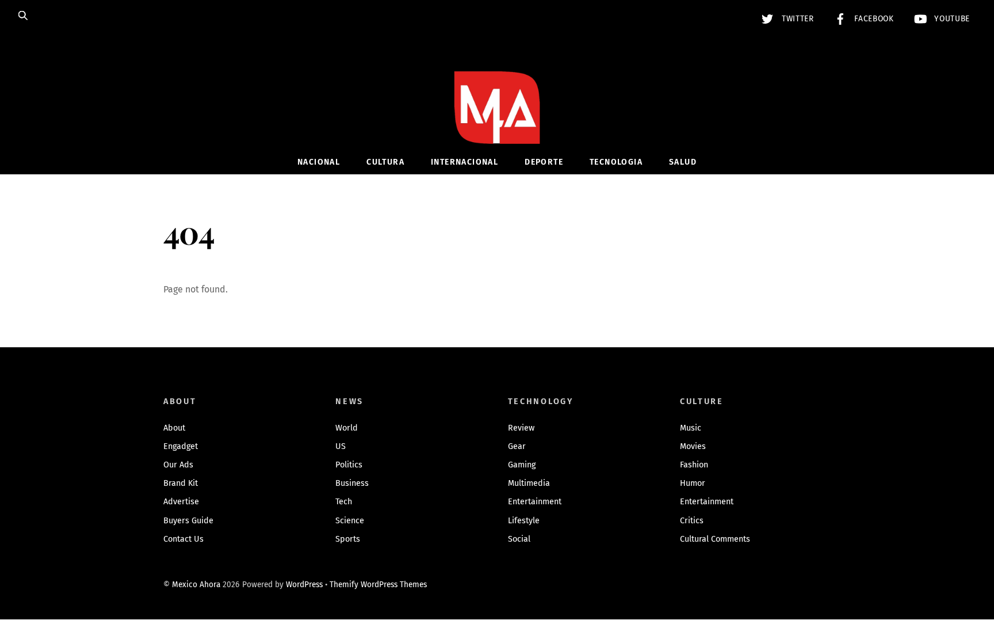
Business (352, 483)
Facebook (873, 19)
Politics (348, 465)
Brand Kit (180, 483)
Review (521, 428)
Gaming (522, 465)
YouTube (951, 19)
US (340, 446)
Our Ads (178, 465)
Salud (683, 162)
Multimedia (529, 483)
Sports (347, 539)
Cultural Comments (715, 539)
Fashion (694, 465)
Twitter (796, 19)
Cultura (385, 162)
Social (519, 539)
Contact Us (183, 539)
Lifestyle (524, 521)
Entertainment (534, 502)
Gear (517, 446)
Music (690, 428)
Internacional (464, 162)
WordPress (304, 584)
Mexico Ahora (196, 584)
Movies (693, 446)
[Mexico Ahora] (497, 124)
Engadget (180, 446)
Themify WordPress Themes (378, 584)
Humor (692, 483)
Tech (343, 502)
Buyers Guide (188, 521)
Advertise (181, 502)
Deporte (544, 162)
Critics (692, 521)
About (174, 428)
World (346, 428)
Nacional (318, 162)
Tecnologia (616, 162)
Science (349, 521)
